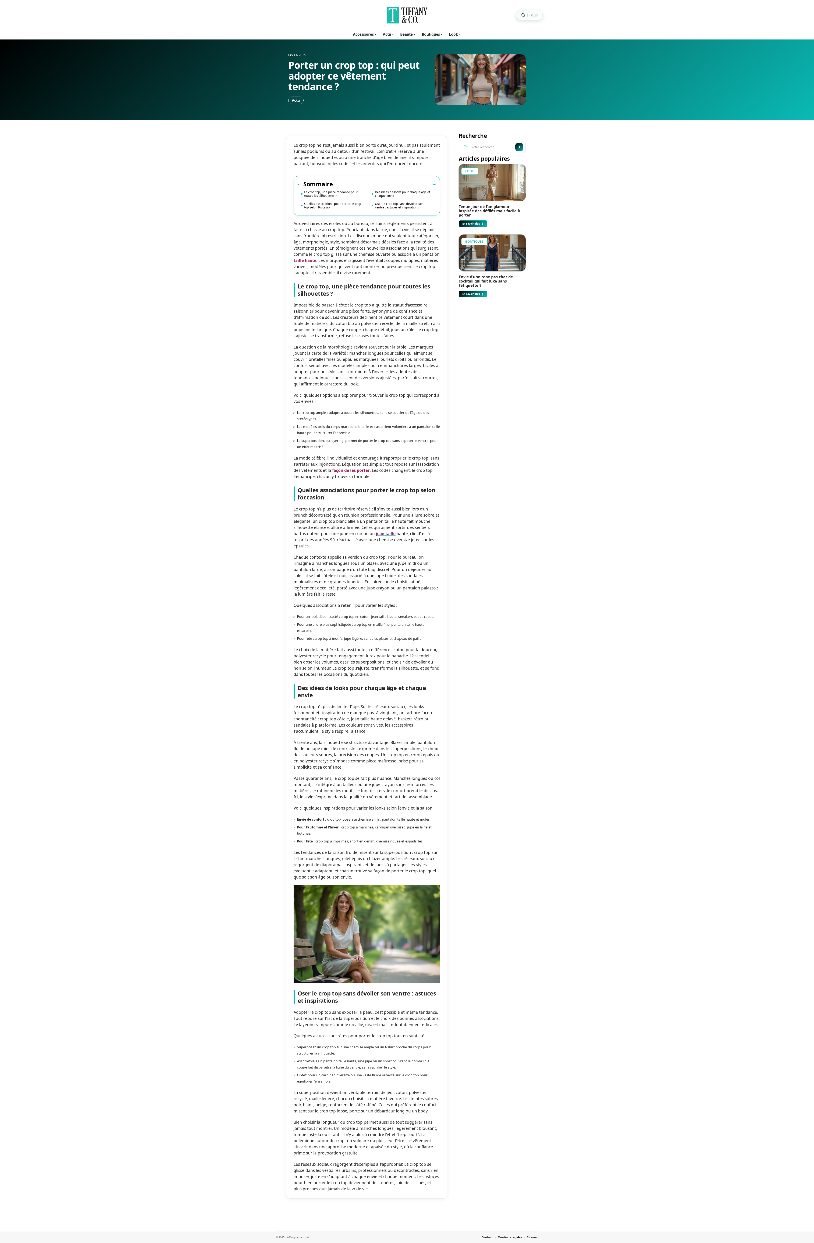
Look (469, 171)
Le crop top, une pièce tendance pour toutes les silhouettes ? (331, 194)
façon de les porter (351, 470)
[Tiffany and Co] (407, 15)
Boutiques (474, 241)
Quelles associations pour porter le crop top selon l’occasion (332, 205)
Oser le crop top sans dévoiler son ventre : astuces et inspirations (399, 205)
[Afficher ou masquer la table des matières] (384, 184)
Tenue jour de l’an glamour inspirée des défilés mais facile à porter (489, 211)
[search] (523, 15)
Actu (296, 100)
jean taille (386, 533)
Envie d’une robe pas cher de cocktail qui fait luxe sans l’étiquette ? (486, 281)
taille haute (305, 260)
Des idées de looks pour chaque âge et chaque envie (402, 194)
